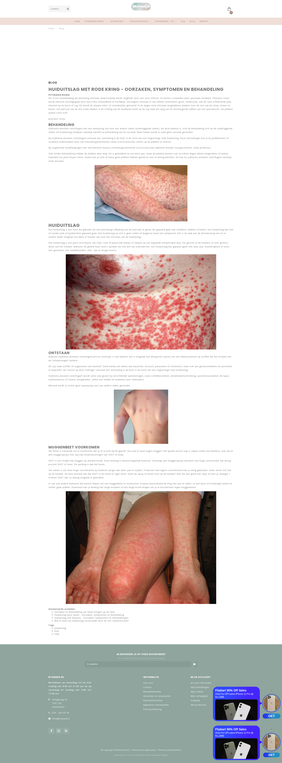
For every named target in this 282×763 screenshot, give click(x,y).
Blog (192, 21)
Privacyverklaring (152, 709)
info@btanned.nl (61, 718)
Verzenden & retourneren (157, 696)
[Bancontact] (150, 743)
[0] (230, 8)
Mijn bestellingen (200, 687)
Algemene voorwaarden (156, 704)
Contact (147, 687)
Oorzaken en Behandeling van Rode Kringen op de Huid (84, 612)
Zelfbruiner (116, 21)
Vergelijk (195, 700)
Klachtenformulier (153, 700)
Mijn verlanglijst (199, 696)
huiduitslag (60, 628)
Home (77, 21)
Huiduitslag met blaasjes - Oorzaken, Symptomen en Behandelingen (91, 617)
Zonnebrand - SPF (164, 21)
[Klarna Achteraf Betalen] (141, 743)
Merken (204, 21)
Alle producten (198, 704)
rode (56, 634)
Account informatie (201, 682)
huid (56, 631)
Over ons (148, 682)
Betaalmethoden (152, 691)
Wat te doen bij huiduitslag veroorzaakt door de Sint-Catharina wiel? (91, 620)
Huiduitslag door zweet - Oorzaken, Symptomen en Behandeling (89, 614)
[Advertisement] (141, 51)
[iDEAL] (131, 743)
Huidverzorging (139, 21)
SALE (183, 21)
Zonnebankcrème (94, 21)
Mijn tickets (197, 691)
